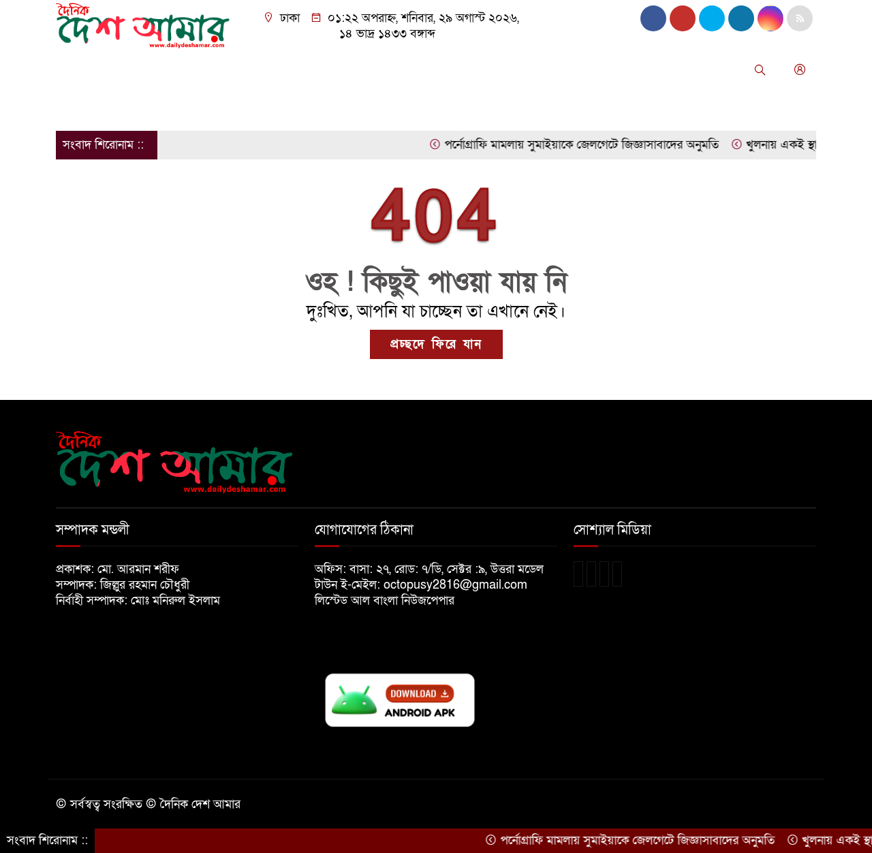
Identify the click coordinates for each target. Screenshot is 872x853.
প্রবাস (535, 70)
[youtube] (770, 18)
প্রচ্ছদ (75, 70)
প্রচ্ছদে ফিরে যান (436, 344)
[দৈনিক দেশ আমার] (145, 25)
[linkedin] (741, 18)
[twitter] (683, 18)
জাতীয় (119, 70)
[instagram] (712, 18)
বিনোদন (582, 70)
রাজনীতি (222, 70)
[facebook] (653, 18)
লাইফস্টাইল (644, 70)
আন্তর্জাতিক (283, 70)
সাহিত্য (78, 106)
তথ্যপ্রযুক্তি (482, 70)
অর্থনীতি (169, 70)
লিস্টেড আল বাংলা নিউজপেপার (390, 600)
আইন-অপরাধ (356, 70)
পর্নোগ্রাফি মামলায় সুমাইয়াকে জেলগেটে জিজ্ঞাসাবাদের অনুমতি (567, 145)
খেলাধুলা (422, 70)
